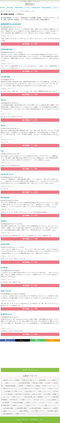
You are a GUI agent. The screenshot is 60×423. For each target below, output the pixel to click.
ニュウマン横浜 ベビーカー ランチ (48, 405)
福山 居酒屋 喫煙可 (8, 413)
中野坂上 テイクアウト (31, 402)
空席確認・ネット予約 (30, 44)
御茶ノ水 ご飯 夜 (37, 394)
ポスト (23, 340)
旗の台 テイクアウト (41, 388)
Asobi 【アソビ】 (6, 291)
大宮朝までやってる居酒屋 (33, 385)
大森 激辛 (21, 385)
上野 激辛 (48, 383)
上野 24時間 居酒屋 (8, 408)
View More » (54, 33)
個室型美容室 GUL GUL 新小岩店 (11, 24)
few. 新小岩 (4, 267)
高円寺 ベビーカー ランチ (49, 385)
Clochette (4, 221)
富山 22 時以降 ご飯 (30, 397)
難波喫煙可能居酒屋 (11, 385)
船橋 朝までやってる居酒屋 (50, 408)
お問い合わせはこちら (31, 370)
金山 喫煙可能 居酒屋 (24, 383)
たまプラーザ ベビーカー (46, 402)
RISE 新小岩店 (5, 197)
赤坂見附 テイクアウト (43, 397)
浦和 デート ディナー (11, 383)
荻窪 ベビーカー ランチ (44, 391)
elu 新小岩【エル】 (6, 314)
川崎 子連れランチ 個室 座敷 (22, 394)
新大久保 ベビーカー (39, 399)
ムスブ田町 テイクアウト (38, 411)
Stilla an (3, 100)
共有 (53, 340)
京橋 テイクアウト (17, 397)
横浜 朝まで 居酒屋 (37, 383)
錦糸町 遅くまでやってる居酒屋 (11, 380)
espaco (3, 125)
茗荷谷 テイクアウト (18, 405)
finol (2, 151)
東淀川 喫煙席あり (24, 411)
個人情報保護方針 (34, 419)
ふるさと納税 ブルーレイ (26, 388)
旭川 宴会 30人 (14, 399)
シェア (8, 340)
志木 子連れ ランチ (31, 391)
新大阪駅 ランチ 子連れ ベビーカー (14, 391)
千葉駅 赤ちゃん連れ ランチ (29, 380)
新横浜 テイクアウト (21, 413)
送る (38, 340)
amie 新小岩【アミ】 (7, 174)
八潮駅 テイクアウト (26, 399)
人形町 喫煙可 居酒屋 (21, 408)
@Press (41, 419)
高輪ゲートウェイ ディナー (10, 411)
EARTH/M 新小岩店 (6, 49)
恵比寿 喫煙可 (42, 380)
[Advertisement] (30, 355)
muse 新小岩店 (5, 76)
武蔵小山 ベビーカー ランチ (10, 388)
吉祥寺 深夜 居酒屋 (18, 402)
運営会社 (18, 419)
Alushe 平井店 (5, 244)
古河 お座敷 (47, 394)
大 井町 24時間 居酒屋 (35, 408)
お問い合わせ (25, 419)
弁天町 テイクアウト (31, 405)
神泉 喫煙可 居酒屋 (52, 411)
